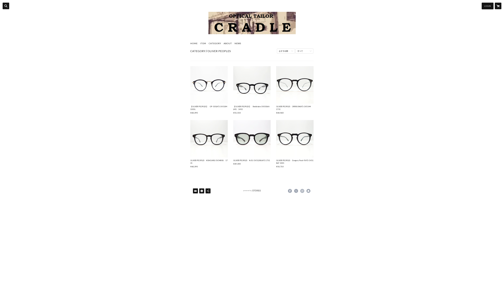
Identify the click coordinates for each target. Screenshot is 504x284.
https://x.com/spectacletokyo (296, 191)
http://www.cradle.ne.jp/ (308, 191)
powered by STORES (252, 191)
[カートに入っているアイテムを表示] (498, 6)
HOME (194, 43)
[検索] (6, 6)
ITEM (203, 43)
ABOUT (228, 43)
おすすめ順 (283, 51)
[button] (488, 6)
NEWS (238, 43)
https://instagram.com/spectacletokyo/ (302, 191)
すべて (300, 51)
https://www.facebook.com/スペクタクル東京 (290, 191)
